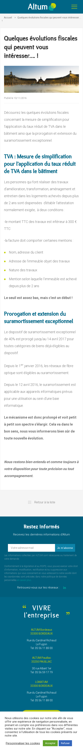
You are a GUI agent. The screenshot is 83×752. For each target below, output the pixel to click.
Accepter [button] (50, 743)
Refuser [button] (65, 743)
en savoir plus (24, 580)
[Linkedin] (64, 587)
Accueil (8, 17)
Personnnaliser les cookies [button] (23, 743)
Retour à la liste (44, 502)
